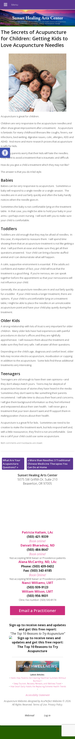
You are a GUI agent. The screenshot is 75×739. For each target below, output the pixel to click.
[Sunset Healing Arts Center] (37, 18)
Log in (47, 715)
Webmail (29, 715)
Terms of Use (40, 704)
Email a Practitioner (37, 610)
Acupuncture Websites (15, 701)
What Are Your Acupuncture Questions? (11, 463)
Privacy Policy (55, 704)
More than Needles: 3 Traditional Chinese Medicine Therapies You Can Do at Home (49, 463)
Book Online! (37, 575)
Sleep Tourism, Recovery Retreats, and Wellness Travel (37, 683)
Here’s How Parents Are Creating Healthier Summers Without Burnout (38, 679)
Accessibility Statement (38, 695)
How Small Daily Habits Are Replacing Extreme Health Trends (38, 686)
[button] (5, 153)
